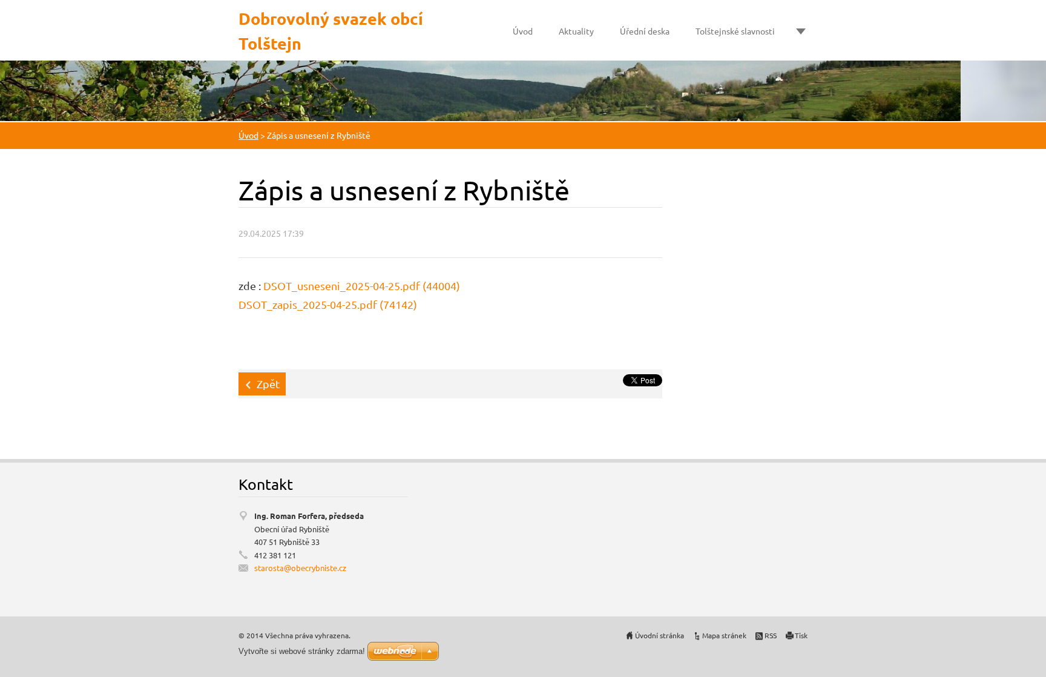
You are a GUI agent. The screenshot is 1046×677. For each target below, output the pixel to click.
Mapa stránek (724, 635)
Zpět (268, 383)
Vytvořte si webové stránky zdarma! (301, 651)
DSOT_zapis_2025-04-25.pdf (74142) (327, 304)
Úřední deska (644, 30)
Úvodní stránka (659, 635)
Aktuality (576, 30)
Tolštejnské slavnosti (735, 30)
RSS (771, 635)
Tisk (801, 635)
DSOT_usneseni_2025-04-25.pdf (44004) (361, 285)
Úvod (523, 30)
